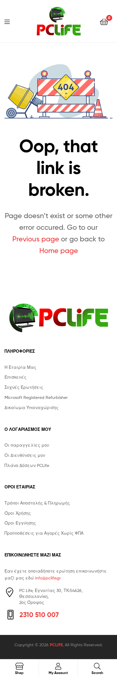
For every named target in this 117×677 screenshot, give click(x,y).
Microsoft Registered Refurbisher (36, 397)
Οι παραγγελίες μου (26, 445)
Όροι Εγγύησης (20, 522)
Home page (58, 250)
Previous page (35, 239)
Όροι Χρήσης (17, 513)
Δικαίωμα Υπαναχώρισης (31, 407)
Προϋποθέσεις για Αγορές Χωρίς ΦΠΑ (43, 533)
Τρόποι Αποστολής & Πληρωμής (37, 502)
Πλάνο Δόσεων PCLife (26, 465)
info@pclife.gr (48, 577)
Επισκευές (15, 377)
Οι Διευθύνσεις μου (24, 455)
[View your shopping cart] (104, 21)
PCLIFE (56, 644)
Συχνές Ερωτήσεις (23, 387)
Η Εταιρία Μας (20, 367)
